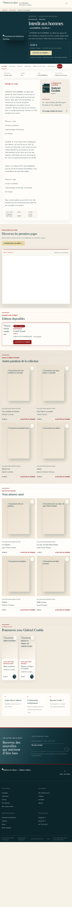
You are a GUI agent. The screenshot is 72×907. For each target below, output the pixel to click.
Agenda (40, 803)
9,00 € (53, 610)
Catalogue (12, 10)
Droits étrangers (6, 827)
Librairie (4, 10)
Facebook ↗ (42, 821)
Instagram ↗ (42, 817)
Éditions (28, 66)
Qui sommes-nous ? (44, 793)
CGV (48, 839)
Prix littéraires (6, 803)
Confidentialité (37, 839)
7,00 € (18, 610)
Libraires (4, 821)
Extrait (19, 66)
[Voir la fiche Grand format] (8, 334)
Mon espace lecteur (7, 806)
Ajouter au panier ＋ (41, 53)
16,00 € (18, 552)
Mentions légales (22, 839)
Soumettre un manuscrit (9, 817)
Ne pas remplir (40, 740)
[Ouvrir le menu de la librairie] (67, 4)
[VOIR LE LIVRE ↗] (18, 385)
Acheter (60, 66)
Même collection (39, 66)
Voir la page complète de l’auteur (54, 111)
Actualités (41, 799)
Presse (4, 824)
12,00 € (53, 477)
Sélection (51, 66)
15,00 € (18, 419)
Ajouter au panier (22, 342)
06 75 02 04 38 (42, 824)
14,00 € (18, 477)
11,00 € (53, 552)
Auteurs (4, 799)
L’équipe (41, 796)
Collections (5, 796)
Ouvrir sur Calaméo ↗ (13, 243)
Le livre (4, 66)
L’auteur (12, 66)
